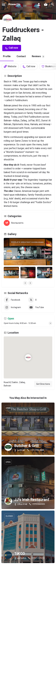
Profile (7, 56)
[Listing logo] (7, 19)
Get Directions (43, 384)
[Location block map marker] (28, 357)
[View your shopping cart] (46, 4)
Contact (21, 56)
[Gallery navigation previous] (25, 283)
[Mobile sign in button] (39, 4)
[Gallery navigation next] (30, 283)
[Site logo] (14, 4)
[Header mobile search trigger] (53, 4)
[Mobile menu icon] (3, 4)
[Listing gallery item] (11, 272)
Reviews (38, 56)
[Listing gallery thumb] (28, 251)
